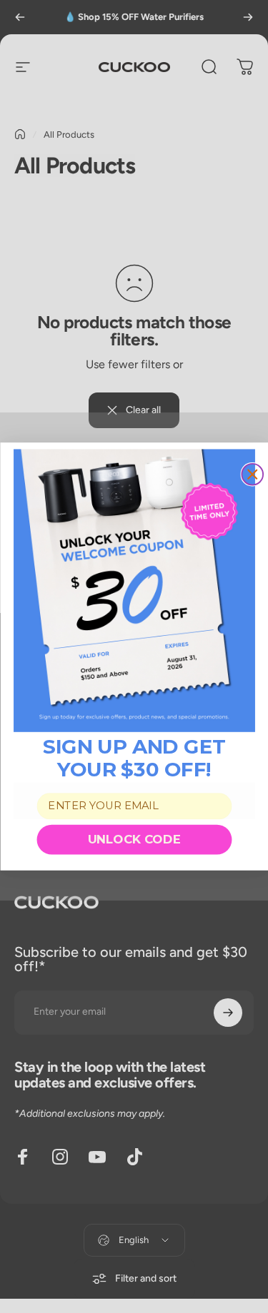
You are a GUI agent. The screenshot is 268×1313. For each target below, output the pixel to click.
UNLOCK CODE (134, 839)
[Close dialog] (252, 474)
